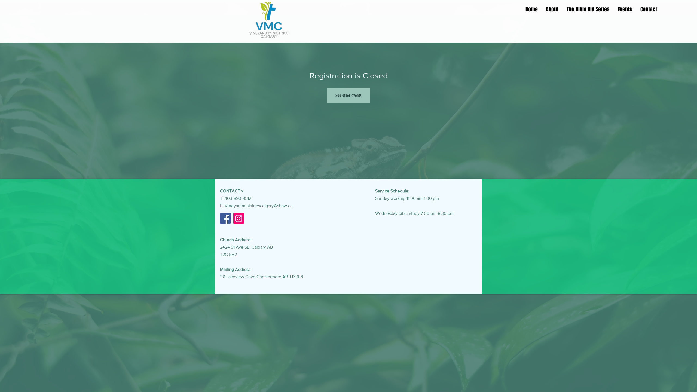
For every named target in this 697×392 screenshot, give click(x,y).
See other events (348, 95)
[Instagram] (238, 218)
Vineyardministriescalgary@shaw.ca (258, 205)
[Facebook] (225, 218)
